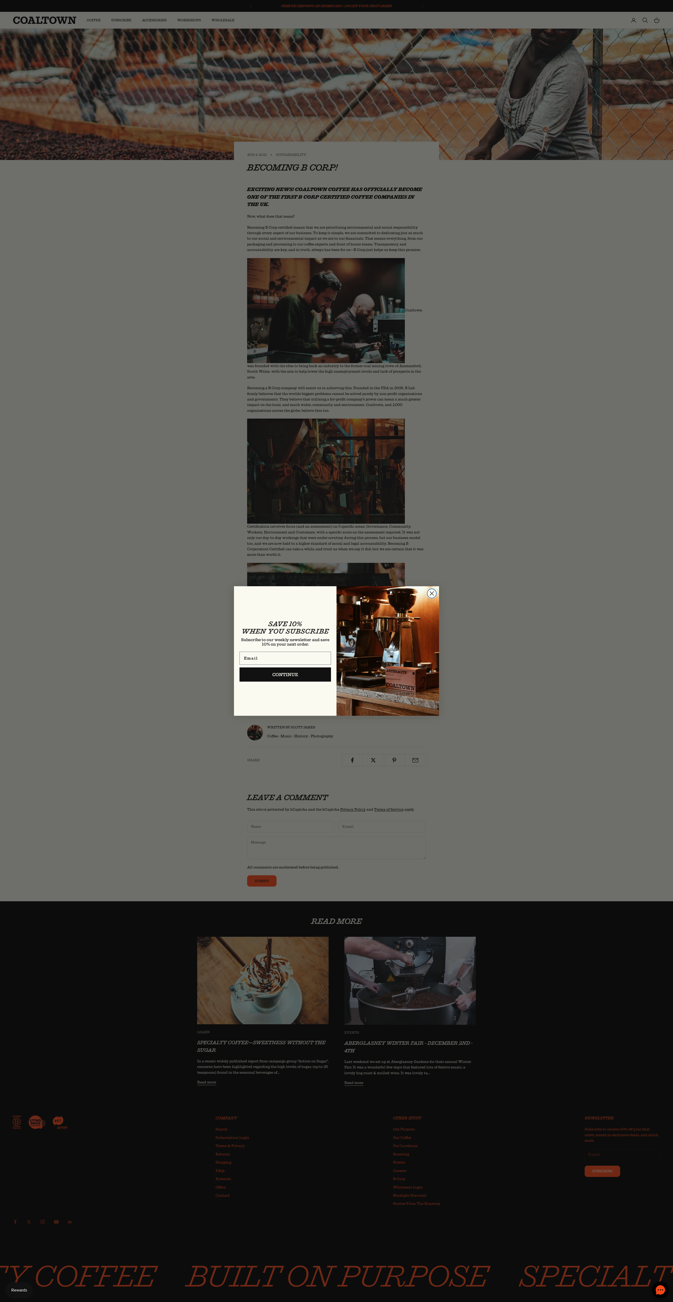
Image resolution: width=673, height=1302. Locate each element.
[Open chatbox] (660, 1290)
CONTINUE (285, 674)
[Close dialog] (431, 593)
